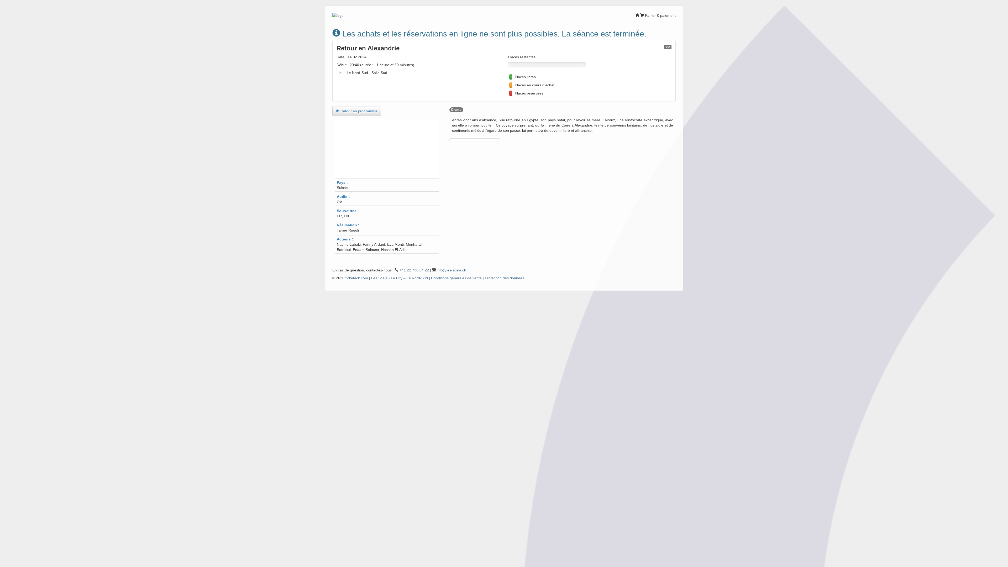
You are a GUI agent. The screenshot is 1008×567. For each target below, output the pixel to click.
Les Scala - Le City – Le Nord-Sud (399, 278)
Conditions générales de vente (456, 278)
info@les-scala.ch (451, 270)
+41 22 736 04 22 (414, 270)
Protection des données (504, 278)
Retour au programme (358, 111)
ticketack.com (356, 278)
